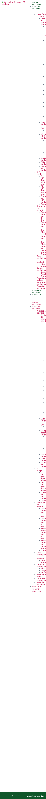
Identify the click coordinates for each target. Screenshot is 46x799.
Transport (36, 295)
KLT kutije (39, 173)
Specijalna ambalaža (36, 291)
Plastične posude (41, 15)
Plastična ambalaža (36, 8)
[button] (36, 297)
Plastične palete (41, 279)
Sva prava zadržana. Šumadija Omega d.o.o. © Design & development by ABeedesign (27, 795)
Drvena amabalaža (36, 3)
